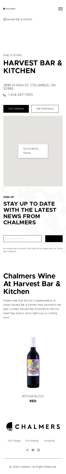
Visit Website (16, 109)
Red (33, 401)
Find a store (12, 55)
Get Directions (45, 109)
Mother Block (33, 396)
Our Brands (32, 441)
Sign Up (53, 238)
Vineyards (49, 441)
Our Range (14, 441)
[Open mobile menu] (60, 8)
